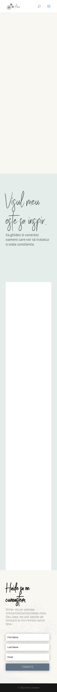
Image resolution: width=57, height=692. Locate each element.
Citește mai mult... (19, 161)
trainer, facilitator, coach (22, 113)
